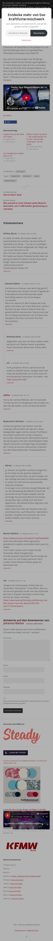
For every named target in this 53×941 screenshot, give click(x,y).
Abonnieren (38, 33)
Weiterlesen (26, 40)
